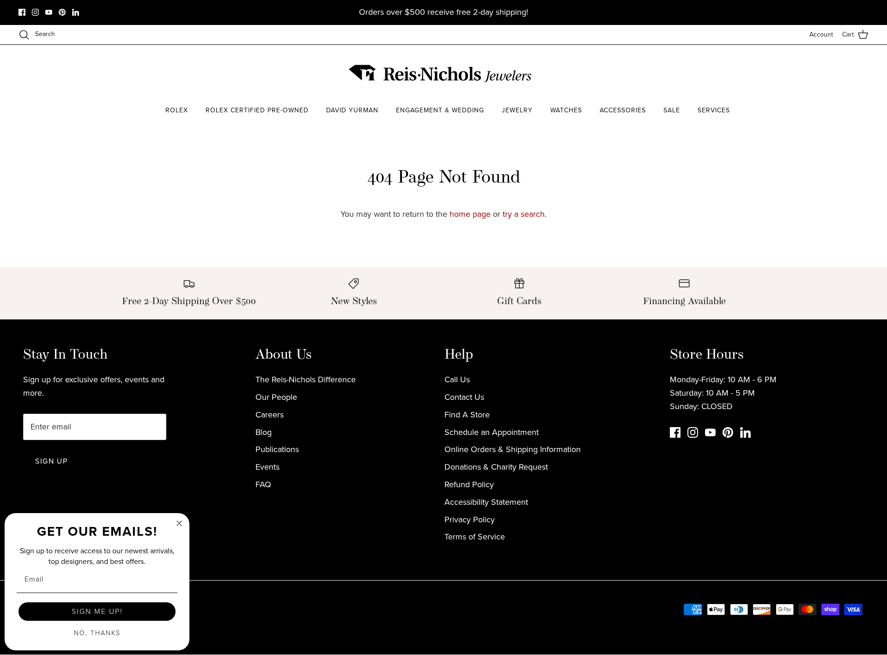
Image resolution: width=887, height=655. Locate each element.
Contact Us (464, 397)
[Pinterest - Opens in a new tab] (62, 12)
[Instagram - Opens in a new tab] (35, 12)
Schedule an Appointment (491, 432)
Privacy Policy (469, 520)
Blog (263, 432)
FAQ (263, 484)
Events (267, 467)
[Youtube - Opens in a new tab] (48, 12)
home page (470, 214)
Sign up (51, 461)
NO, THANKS (97, 633)
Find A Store (467, 415)
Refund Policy (469, 484)
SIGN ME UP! (97, 611)
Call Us (457, 379)
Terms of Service (474, 537)
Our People (276, 397)
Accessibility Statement (486, 502)
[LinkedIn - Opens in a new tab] (75, 12)
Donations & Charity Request (496, 467)
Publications (277, 449)
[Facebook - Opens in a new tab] (21, 12)
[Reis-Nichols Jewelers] (441, 73)
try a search (524, 214)
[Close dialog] (179, 523)
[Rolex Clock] (732, 73)
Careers (269, 415)
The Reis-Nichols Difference (305, 379)
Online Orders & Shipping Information (512, 449)
